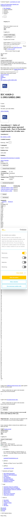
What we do (6, 501)
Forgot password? (17, 47)
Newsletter (6, 500)
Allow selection (14, 281)
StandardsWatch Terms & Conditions (12, 489)
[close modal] (5, 29)
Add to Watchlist (5, 111)
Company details (7, 502)
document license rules (12, 399)
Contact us (6, 476)
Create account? (11, 49)
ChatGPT (4, 201)
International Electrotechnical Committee (10, 158)
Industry (4, 194)
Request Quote (4, 430)
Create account (7, 429)
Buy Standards (7, 8)
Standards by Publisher (9, 480)
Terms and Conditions (9, 494)
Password (15, 45)
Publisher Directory (8, 481)
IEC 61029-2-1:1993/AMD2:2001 (9, 80)
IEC (2, 78)
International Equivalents (7, 182)
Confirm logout (11, 34)
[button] (3, 206)
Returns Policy (7, 490)
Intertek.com (16, 4)
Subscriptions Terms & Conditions (12, 488)
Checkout (5, 409)
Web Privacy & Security (9, 493)
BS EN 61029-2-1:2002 (6, 190)
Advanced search (5, 74)
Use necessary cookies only (14, 286)
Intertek (5, 504)
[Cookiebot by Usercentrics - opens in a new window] (20, 230)
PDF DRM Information (9, 473)
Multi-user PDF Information (10, 474)
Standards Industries (8, 479)
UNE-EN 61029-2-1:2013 (7, 187)
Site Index (6, 505)
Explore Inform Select (19, 69)
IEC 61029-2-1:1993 (5, 136)
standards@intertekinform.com (11, 458)
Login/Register (8, 36)
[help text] (10, 142)
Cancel (5, 34)
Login (5, 49)
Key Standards (7, 477)
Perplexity (10, 201)
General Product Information (8, 168)
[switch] (24, 257)
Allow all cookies (14, 277)
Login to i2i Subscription (6, 4)
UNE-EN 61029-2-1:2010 (7, 189)
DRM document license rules (14, 385)
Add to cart (5, 165)
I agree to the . (9, 399)
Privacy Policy (7, 492)
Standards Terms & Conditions (11, 486)
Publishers (3, 77)
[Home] (6, 5)
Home (2, 76)
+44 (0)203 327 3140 (15, 1)
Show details (19, 273)
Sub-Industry (5, 197)
